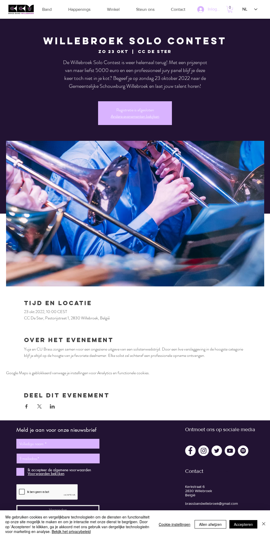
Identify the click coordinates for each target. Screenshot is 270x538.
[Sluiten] (264, 524)
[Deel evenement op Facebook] (26, 406)
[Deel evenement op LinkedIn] (52, 406)
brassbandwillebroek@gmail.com (211, 503)
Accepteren (243, 524)
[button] (47, 9)
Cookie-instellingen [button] (174, 524)
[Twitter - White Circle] (216, 450)
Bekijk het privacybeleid (71, 531)
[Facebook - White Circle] (190, 450)
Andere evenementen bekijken (135, 116)
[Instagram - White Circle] (203, 450)
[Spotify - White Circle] (243, 450)
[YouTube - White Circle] (230, 450)
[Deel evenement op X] (39, 406)
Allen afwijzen (210, 524)
